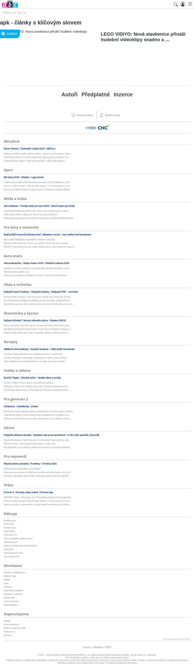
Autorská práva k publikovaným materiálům (27, 660)
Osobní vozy (10, 528)
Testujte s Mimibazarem (15, 572)
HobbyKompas (10, 542)
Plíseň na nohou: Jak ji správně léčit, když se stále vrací (30, 443)
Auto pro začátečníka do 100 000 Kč (20, 546)
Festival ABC (50, 463)
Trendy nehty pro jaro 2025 (35, 206)
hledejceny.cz (10, 520)
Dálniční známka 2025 (57, 263)
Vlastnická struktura (177, 660)
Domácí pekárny (40, 349)
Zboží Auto (9, 549)
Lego (6, 583)
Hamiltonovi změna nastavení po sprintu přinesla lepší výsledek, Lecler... (37, 268)
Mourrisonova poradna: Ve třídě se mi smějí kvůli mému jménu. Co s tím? (37, 472)
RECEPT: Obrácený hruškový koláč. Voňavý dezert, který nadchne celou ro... (40, 247)
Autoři (69, 94)
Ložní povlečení (11, 601)
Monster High (10, 576)
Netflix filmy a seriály (49, 377)
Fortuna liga (46, 492)
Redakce (98, 647)
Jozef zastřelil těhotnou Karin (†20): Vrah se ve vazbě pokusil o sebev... (37, 211)
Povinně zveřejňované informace (122, 663)
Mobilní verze (112, 115)
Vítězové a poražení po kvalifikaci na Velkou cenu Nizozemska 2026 (35, 275)
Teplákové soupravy (13, 594)
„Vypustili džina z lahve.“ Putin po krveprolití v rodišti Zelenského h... (35, 161)
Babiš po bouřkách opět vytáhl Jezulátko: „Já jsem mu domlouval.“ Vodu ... (38, 153)
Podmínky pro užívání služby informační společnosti (73, 660)
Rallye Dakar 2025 (33, 263)
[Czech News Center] (103, 127)
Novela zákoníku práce (36, 320)
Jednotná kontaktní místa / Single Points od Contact (81, 663)
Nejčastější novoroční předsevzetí (22, 234)
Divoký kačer (29, 377)
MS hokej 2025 (12, 177)
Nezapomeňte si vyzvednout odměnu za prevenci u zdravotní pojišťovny (37, 447)
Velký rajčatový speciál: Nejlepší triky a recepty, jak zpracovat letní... (35, 361)
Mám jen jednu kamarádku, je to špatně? (22, 469)
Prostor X (9, 492)
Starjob (7, 621)
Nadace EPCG (58, 320)
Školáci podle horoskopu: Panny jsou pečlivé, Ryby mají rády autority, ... (37, 243)
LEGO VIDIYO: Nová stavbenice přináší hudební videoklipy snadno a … (143, 36)
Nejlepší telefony (40, 292)
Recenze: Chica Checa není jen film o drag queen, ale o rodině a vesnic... (37, 418)
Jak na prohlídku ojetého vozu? (18, 538)
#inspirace (10, 406)
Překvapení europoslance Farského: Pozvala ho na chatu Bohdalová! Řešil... (39, 218)
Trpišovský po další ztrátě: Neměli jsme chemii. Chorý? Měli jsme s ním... (37, 182)
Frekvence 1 (10, 631)
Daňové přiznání (13, 320)
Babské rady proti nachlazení (50, 435)
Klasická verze (84, 115)
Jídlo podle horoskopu (63, 349)
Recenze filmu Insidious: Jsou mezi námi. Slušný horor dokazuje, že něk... (38, 297)
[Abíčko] (9, 7)
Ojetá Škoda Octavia (13, 553)
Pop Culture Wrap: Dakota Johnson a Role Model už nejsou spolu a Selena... (39, 411)
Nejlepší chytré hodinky (17, 292)
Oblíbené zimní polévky (16, 349)
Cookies (142, 660)
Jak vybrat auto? (11, 556)
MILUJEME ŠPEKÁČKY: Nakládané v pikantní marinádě (29, 239)
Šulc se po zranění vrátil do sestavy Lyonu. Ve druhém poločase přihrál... (37, 189)
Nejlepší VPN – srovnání (65, 292)
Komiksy (36, 463)
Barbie (7, 579)
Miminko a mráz (51, 234)
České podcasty (11, 624)
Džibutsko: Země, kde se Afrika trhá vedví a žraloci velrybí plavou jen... (36, 386)
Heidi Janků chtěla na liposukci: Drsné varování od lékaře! (30, 214)
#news (34, 406)
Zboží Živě (9, 524)
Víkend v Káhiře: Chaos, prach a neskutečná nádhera (28, 383)
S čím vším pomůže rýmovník (83, 435)
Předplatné (95, 94)
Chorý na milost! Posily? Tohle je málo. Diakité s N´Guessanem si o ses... (37, 186)
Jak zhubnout (11, 206)
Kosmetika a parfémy (13, 590)
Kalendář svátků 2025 (33, 148)
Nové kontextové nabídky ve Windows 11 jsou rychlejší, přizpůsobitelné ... (38, 300)
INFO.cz (51, 148)
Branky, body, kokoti (27, 492)
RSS (108, 647)
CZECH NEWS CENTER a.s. (74, 655)
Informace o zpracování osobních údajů (117, 660)
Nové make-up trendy (63, 206)
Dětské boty (9, 597)
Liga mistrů (38, 177)
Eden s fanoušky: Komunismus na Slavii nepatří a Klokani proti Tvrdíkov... (37, 504)
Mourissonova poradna (16, 463)
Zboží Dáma (9, 531)
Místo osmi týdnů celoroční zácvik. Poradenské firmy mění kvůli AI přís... (37, 325)
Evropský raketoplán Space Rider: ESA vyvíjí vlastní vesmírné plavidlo (36, 476)
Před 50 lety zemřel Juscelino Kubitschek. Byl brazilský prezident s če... (37, 157)
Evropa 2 (8, 635)
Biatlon (26, 177)
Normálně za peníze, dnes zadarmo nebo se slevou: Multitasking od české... (39, 304)
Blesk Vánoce (11, 148)
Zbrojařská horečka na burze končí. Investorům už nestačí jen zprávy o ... (38, 329)
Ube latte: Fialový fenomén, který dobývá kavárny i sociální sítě (33, 354)
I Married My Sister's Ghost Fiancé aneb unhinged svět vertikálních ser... (37, 415)
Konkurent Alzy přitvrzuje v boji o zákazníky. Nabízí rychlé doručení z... (36, 333)
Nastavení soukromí (157, 660)
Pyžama (7, 587)
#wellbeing (23, 406)
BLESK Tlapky (12, 377)
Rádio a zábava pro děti (15, 628)
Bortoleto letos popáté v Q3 (16, 272)
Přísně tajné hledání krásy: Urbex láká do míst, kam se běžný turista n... (37, 390)
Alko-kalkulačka (13, 263)
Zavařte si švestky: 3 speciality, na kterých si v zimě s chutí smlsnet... (36, 358)
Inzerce (123, 94)
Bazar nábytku (10, 605)
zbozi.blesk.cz (10, 535)
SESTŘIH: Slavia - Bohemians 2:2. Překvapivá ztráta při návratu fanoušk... (38, 497)
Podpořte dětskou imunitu (18, 435)
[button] (189, 4)
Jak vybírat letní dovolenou (76, 234)
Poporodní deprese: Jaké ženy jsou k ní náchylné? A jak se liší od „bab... (37, 440)
